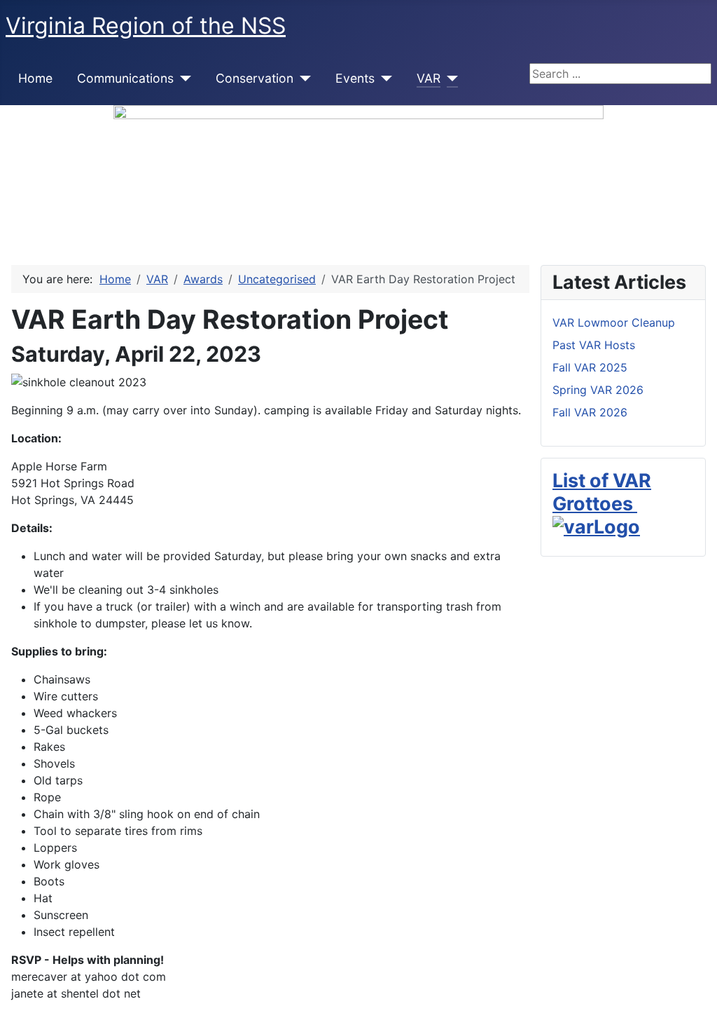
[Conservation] (302, 78)
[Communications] (182, 78)
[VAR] (449, 78)
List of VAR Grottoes (601, 492)
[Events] (383, 78)
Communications (125, 78)
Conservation (254, 78)
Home (35, 78)
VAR (428, 78)
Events (355, 78)
